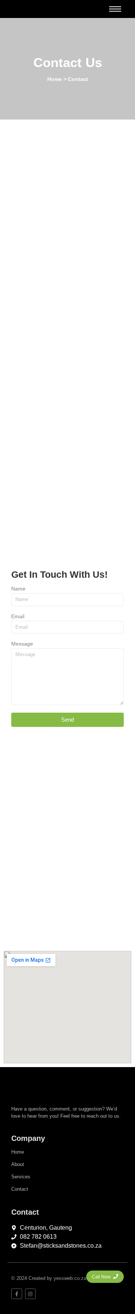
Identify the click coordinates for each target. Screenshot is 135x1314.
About (17, 1164)
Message (22, 644)
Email (17, 616)
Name (18, 589)
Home (17, 1152)
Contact (19, 1189)
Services (20, 1176)
